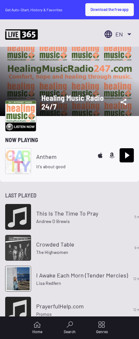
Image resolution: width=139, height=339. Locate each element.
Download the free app (110, 9)
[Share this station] (123, 102)
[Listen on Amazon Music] (112, 155)
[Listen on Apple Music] (100, 155)
